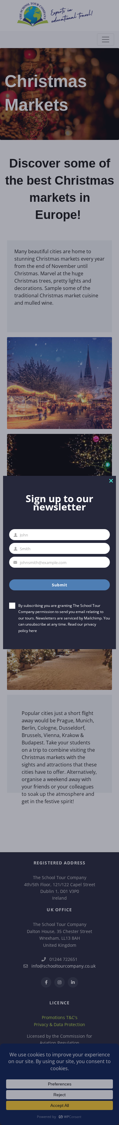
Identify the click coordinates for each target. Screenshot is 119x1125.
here (33, 630)
